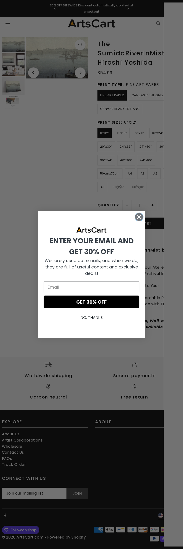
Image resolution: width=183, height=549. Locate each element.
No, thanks (92, 317)
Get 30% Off (91, 302)
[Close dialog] (139, 217)
